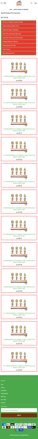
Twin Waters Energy (17, 435)
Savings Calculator (4, 393)
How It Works (3, 399)
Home (2, 384)
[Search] (31, 3)
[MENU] (1, 3)
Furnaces (2, 387)
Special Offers (3, 390)
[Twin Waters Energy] (19, 3)
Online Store (3, 396)
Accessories (3, 402)
